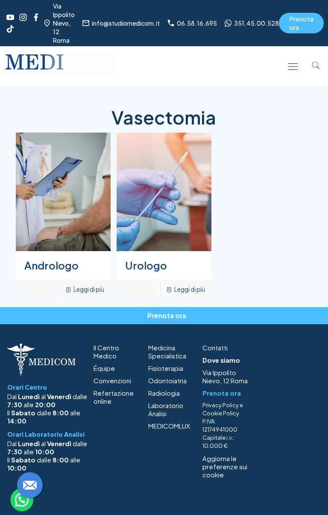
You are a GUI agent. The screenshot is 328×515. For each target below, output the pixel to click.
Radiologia (164, 393)
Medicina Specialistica (167, 351)
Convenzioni (112, 380)
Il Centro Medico (106, 351)
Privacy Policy (220, 405)
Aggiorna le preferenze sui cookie (224, 466)
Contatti (215, 347)
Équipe (104, 368)
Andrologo (51, 265)
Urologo (146, 265)
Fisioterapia (165, 368)
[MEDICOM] (59, 65)
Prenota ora (301, 23)
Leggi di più (88, 289)
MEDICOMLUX (169, 426)
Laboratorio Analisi (165, 409)
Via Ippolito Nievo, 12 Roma (225, 376)
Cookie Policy (220, 413)
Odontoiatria (167, 380)
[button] (21, 499)
